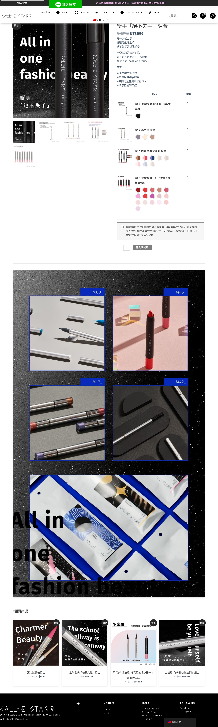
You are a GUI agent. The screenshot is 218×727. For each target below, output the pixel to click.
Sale (82, 12)
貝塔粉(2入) (138, 202)
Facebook (185, 708)
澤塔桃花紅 (152, 196)
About (64, 12)
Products (104, 12)
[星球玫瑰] (145, 158)
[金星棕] (138, 158)
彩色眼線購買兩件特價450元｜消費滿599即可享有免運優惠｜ (131, 3)
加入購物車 (142, 247)
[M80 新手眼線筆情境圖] (124, 108)
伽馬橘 (145, 190)
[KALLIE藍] (152, 158)
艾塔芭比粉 (138, 196)
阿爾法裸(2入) (145, 202)
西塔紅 (145, 196)
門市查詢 (45, 12)
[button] (22, 3)
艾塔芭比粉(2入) (159, 202)
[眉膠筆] (124, 134)
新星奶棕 (145, 137)
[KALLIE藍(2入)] (145, 164)
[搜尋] (194, 15)
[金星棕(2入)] (166, 158)
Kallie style (131, 12)
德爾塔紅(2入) (159, 196)
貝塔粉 (152, 190)
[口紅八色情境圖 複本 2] (124, 182)
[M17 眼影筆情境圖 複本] (124, 155)
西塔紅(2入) (166, 202)
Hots (156, 12)
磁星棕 (138, 137)
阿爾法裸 (159, 190)
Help (145, 703)
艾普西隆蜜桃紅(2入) (152, 202)
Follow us (187, 703)
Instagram (186, 711)
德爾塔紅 (138, 190)
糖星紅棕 (152, 137)
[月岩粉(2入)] (152, 164)
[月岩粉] (159, 158)
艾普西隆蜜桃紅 (166, 190)
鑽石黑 (138, 116)
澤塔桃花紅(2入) (138, 208)
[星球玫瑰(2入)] (138, 164)
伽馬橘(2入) (166, 196)
